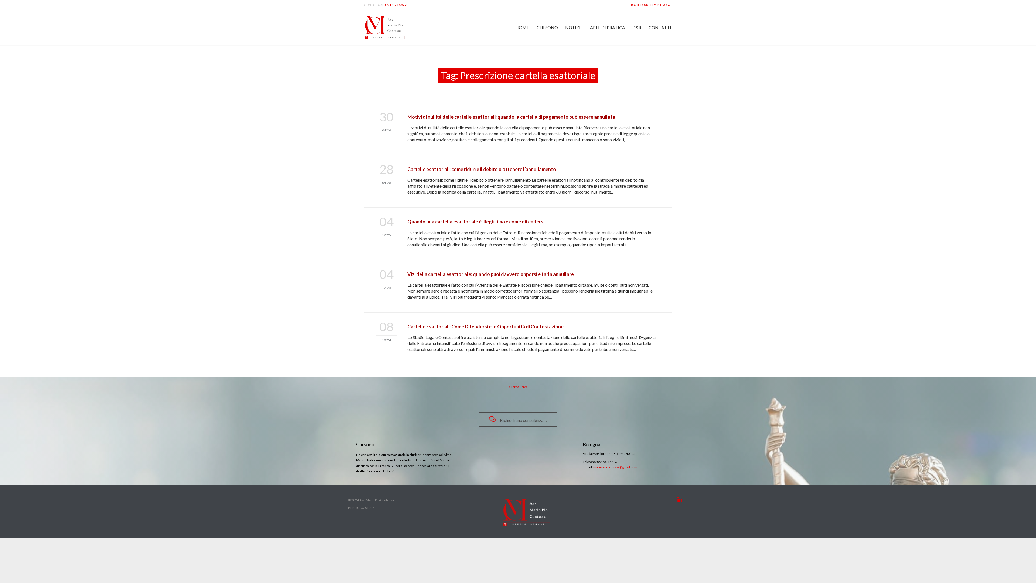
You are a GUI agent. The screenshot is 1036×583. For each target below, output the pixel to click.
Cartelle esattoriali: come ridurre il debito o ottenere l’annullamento (481, 169)
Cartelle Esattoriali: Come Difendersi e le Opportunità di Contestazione (485, 327)
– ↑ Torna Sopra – (518, 387)
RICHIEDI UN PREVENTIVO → (650, 4)
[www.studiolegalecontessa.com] (384, 27)
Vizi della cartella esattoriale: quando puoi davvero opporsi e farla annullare (490, 274)
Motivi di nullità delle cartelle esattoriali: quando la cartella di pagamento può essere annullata (511, 117)
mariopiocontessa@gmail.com (615, 467)
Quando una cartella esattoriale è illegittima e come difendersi (475, 222)
